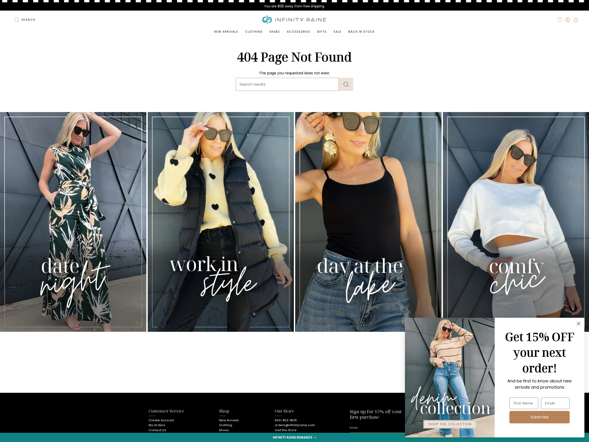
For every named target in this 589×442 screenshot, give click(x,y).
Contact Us (157, 430)
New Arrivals (229, 420)
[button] (294, 437)
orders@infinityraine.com (295, 425)
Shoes (224, 430)
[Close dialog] (579, 324)
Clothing (225, 425)
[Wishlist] (559, 20)
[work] (221, 222)
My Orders (157, 425)
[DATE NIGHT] (73, 222)
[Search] (346, 84)
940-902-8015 (286, 420)
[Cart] (576, 20)
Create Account (161, 420)
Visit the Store (286, 430)
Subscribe (540, 417)
